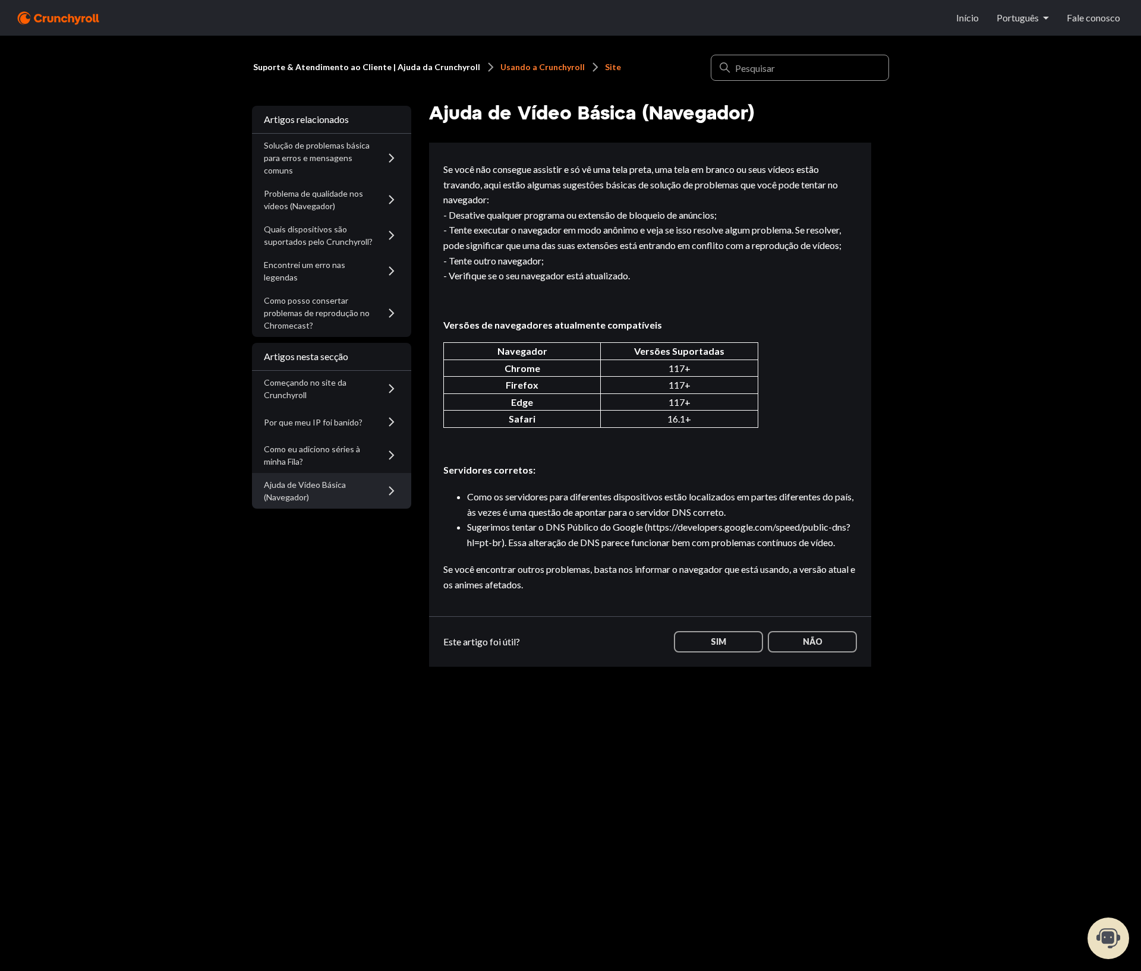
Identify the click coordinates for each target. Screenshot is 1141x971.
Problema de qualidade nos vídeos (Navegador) (313, 199)
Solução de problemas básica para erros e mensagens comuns (317, 157)
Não (812, 641)
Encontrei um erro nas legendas (304, 271)
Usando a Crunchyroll (542, 67)
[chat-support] (1108, 938)
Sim (718, 641)
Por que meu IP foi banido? (313, 422)
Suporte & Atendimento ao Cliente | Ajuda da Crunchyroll (366, 67)
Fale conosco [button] (1093, 17)
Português (1018, 17)
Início (967, 17)
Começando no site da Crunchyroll (305, 388)
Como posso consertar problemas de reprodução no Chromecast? (317, 312)
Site (613, 67)
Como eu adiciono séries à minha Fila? (312, 455)
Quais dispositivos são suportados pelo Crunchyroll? (318, 235)
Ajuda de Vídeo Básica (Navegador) (305, 491)
